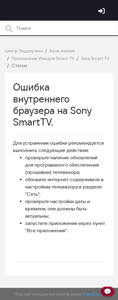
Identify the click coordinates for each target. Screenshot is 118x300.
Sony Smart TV (95, 58)
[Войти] (102, 11)
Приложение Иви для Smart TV (42, 58)
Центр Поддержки (24, 50)
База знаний (62, 50)
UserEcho (93, 294)
